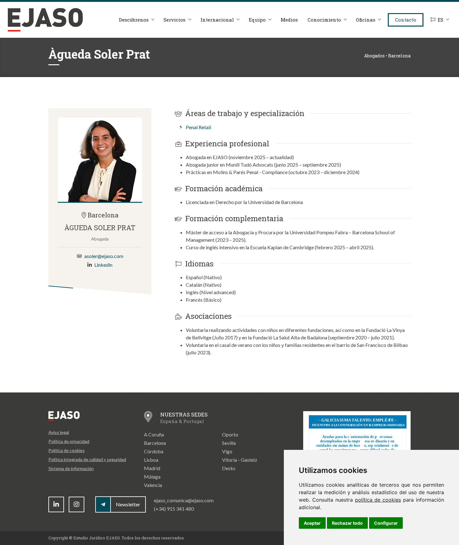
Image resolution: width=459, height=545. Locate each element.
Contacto (405, 20)
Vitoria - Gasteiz (239, 460)
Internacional (217, 20)
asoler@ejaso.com (103, 256)
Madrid (152, 468)
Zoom (100, 160)
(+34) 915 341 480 (174, 509)
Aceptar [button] (312, 523)
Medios (289, 20)
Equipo (257, 20)
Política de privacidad (68, 441)
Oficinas (365, 20)
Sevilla (229, 443)
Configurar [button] (386, 523)
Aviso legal (58, 432)
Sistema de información (71, 468)
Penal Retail (198, 127)
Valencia (153, 485)
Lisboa (151, 460)
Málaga (152, 476)
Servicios (174, 20)
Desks (228, 468)
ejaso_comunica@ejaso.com (184, 500)
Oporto (230, 434)
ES (440, 20)
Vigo (227, 451)
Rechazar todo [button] (347, 523)
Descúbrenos (134, 20)
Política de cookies (66, 450)
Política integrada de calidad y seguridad (87, 459)
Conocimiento (324, 20)
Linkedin (103, 265)
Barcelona (155, 443)
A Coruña (154, 434)
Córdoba (153, 451)
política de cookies (378, 500)
